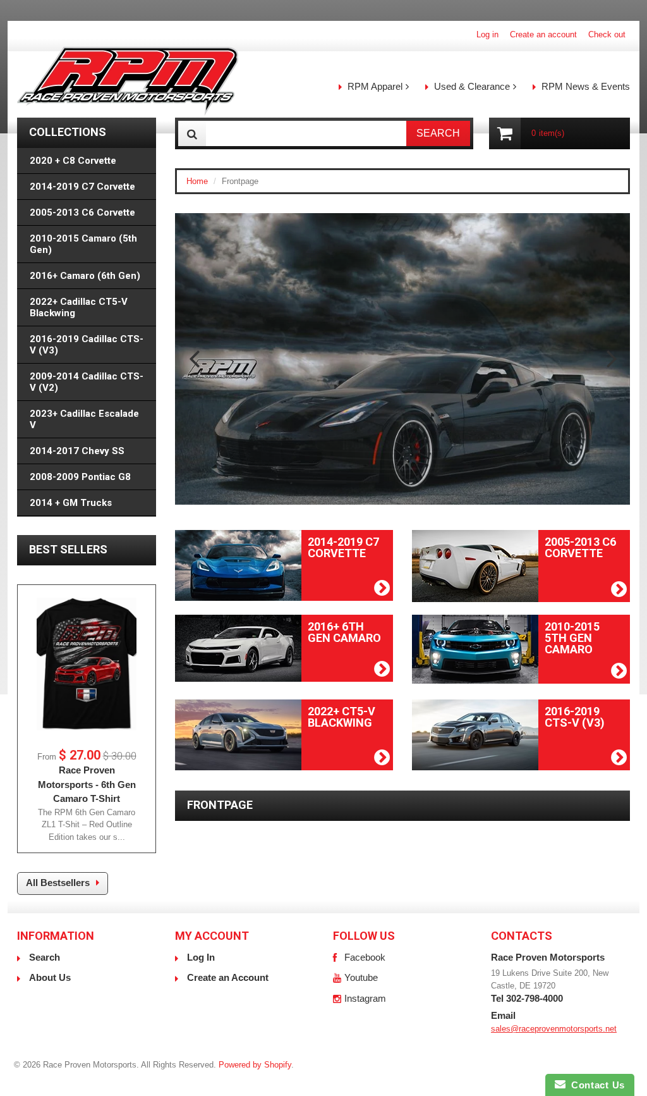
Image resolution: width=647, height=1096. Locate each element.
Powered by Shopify (255, 1064)
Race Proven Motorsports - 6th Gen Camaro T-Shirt (87, 784)
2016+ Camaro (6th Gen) (85, 275)
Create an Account (228, 977)
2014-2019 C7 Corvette (82, 186)
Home (197, 181)
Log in (487, 34)
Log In (201, 957)
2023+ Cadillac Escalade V (84, 419)
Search (44, 957)
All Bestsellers (58, 882)
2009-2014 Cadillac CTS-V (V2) (86, 382)
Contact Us (595, 1085)
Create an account (543, 34)
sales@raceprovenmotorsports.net (554, 1028)
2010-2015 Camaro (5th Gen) (83, 244)
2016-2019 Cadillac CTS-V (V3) (86, 344)
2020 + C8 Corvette (73, 160)
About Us (50, 977)
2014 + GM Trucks (71, 502)
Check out (607, 34)
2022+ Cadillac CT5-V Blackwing (79, 307)
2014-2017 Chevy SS (77, 451)
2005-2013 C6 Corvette (82, 212)
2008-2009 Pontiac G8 (80, 477)
